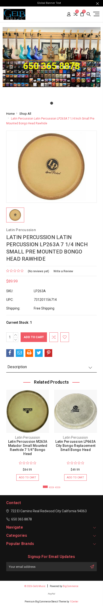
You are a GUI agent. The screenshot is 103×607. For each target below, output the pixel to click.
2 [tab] (51, 487)
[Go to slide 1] (51, 103)
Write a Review (63, 271)
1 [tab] (45, 487)
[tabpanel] (28, 433)
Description (17, 367)
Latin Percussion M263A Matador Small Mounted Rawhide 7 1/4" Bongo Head (27, 448)
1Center (74, 601)
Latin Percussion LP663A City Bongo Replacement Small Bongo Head (75, 446)
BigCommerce (70, 586)
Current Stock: (19, 322)
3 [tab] (57, 487)
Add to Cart (27, 477)
